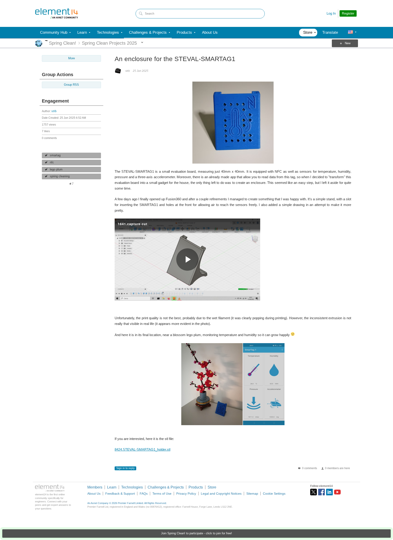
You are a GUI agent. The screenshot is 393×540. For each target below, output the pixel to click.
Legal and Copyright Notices (221, 493)
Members (94, 487)
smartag (55, 155)
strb (53, 111)
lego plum (56, 169)
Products (196, 487)
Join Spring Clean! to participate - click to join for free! (196, 533)
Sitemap (252, 493)
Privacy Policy (186, 493)
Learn (111, 487)
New (347, 43)
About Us (94, 493)
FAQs (144, 493)
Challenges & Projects (166, 487)
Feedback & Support (120, 493)
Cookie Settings (274, 493)
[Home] (56, 13)
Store (212, 487)
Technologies (132, 487)
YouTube (337, 492)
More (46, 41)
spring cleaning (60, 176)
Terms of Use (161, 493)
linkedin (329, 492)
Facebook (321, 492)
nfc (52, 162)
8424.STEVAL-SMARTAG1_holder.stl (142, 449)
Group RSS (71, 84)
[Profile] (350, 32)
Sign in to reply (125, 468)
